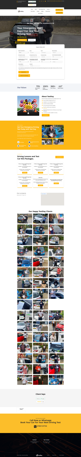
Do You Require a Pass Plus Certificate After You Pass (34, 59)
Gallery (42, 11)
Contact (38, 11)
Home (32, 9)
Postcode (31, 64)
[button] (32, 5)
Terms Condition (61, 455)
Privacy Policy (48, 11)
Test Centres (33, 11)
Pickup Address (20, 64)
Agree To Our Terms (22, 69)
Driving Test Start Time (33, 55)
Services (48, 9)
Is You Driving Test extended (56, 55)
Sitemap (48, 455)
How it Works (40, 13)
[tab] (17, 409)
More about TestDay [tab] (22, 409)
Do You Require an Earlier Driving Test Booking (46, 59)
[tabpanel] (20, 411)
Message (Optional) (55, 59)
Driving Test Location (21, 55)
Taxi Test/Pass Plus (42, 9)
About (36, 9)
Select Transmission (21, 50)
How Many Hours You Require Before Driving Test (23, 59)
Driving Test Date (43, 55)
